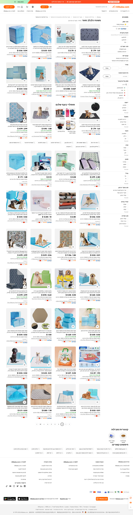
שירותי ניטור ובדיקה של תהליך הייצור (94, 479)
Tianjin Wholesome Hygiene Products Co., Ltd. (89, 223)
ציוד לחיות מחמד (89, 17)
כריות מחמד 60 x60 (14, 142)
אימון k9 (68, 146)
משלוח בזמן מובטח (98, 472)
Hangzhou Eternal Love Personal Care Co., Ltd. (89, 259)
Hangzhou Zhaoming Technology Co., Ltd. (65, 220)
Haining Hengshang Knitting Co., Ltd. (41, 338)
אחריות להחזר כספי (98, 469)
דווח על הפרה (48, 482)
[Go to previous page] (69, 424)
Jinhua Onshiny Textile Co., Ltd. (91, 54)
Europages (93, 507)
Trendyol (85, 507)
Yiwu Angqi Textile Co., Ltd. (44, 416)
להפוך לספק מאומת (20, 476)
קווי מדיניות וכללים (99, 482)
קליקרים (68, 453)
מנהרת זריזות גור (29, 142)
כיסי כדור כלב (94, 142)
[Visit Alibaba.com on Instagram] (14, 486)
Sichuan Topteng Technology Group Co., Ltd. (16, 92)
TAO (80, 507)
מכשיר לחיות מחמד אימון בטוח (83, 453)
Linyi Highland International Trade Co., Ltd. (41, 56)
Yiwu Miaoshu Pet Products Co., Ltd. (17, 136)
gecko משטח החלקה (120, 449)
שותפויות (23, 479)
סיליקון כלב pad (94, 146)
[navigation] (115, 221)
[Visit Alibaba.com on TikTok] (7, 486)
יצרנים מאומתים (73, 465)
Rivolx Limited (23, 183)
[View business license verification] (83, 512)
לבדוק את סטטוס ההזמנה (19, 472)
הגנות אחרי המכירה (98, 476)
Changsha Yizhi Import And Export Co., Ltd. (41, 184)
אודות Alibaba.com (123, 462)
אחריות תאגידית (125, 472)
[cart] (27, 7)
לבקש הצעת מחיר (73, 469)
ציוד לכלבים (38, 453)
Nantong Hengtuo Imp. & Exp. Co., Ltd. (16, 54)
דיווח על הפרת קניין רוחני (45, 479)
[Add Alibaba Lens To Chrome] (102, 499)
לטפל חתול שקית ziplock (85, 449)
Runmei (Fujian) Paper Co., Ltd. (67, 377)
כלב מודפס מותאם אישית (119, 453)
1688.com (48, 507)
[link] (130, 497)
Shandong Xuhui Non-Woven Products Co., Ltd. (89, 340)
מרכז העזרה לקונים (47, 465)
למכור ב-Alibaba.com (20, 465)
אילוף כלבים (35, 449)
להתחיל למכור (22, 469)
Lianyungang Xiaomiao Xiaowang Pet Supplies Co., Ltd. (89, 184)
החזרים (50, 476)
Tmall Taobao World (57, 507)
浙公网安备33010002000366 (96, 512)
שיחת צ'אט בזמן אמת (46, 469)
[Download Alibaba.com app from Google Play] (10, 499)
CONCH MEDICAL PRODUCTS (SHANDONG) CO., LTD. (16, 377)
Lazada (66, 507)
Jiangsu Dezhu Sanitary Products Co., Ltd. (65, 415)
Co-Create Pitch (124, 469)
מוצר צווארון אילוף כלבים (20, 449)
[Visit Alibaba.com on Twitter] (17, 486)
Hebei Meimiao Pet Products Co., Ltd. (16, 341)
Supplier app (64, 498)
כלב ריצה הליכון (70, 449)
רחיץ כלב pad (68, 142)
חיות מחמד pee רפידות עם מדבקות (52, 449)
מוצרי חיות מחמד (77, 17)
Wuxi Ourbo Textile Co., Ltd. (68, 259)
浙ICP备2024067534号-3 (113, 512)
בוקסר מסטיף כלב (81, 142)
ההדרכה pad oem (80, 146)
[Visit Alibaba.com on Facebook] (25, 486)
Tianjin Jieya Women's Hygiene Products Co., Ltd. (89, 298)
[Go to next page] (36, 424)
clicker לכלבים (42, 142)
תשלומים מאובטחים (98, 465)
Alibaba (99, 17)
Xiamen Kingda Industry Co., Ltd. (67, 340)
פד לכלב (49, 453)
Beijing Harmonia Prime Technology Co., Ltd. (16, 220)
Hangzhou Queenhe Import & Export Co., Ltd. (89, 378)
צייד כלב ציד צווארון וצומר (103, 449)
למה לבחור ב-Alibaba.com (122, 465)
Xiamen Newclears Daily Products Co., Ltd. (41, 259)
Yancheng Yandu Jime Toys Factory (41, 298)
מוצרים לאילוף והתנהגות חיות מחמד (60, 17)
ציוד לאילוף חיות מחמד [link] (41, 17)
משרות (127, 476)
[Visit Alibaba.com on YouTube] (10, 486)
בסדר (106, 68)
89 (40, 424)
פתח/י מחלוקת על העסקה (45, 472)
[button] (50, 7)
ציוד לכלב (58, 453)
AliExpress (41, 507)
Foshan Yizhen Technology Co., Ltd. (90, 96)
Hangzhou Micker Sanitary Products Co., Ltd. (65, 56)
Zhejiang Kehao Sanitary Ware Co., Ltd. (65, 95)
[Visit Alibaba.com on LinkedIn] (21, 486)
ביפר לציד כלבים (55, 142)
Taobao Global (74, 507)
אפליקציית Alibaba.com (37, 498)
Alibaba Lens (119, 498)
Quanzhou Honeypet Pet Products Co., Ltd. (41, 136)
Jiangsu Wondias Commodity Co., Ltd (65, 181)
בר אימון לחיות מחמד (102, 453)
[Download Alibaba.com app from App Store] (23, 499)
